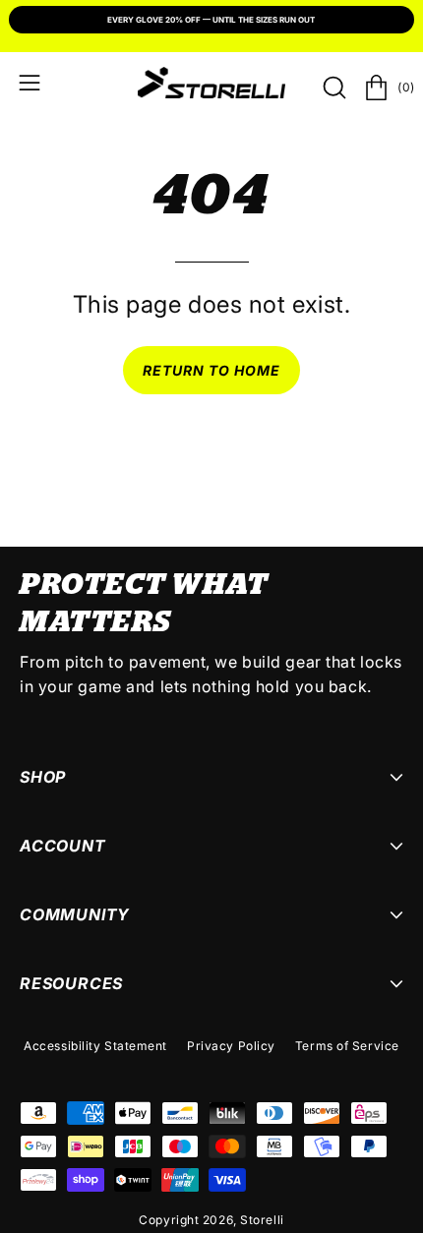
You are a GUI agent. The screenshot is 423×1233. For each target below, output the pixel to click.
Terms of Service (347, 1045)
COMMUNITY (75, 914)
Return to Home (212, 370)
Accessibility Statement (95, 1045)
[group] (211, 21)
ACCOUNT (63, 845)
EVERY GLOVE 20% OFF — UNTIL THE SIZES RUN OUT (211, 20)
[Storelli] (211, 82)
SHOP (43, 777)
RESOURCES (71, 983)
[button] (332, 87)
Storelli (261, 1219)
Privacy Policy (231, 1045)
